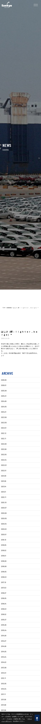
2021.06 (3, 481)
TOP (4, 307)
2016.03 (3, 609)
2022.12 (3, 433)
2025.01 (3, 396)
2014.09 (3, 635)
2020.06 (4, 513)
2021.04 (3, 486)
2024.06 (3, 401)
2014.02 (3, 662)
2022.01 (3, 470)
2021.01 (3, 492)
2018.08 (3, 566)
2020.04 (4, 524)
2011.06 (3, 710)
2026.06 (3, 380)
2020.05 (4, 518)
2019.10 (3, 540)
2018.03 (3, 577)
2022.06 (3, 449)
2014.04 (3, 657)
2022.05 (4, 454)
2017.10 (3, 582)
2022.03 (4, 465)
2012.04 (3, 689)
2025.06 (4, 390)
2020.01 (3, 534)
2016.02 (3, 614)
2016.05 (3, 598)
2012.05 (3, 683)
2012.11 (3, 678)
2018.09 (3, 561)
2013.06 (3, 667)
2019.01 (3, 556)
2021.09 (3, 476)
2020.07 (4, 508)
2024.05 (4, 406)
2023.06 (4, 417)
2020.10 (3, 502)
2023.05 (4, 422)
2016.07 (3, 593)
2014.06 (3, 646)
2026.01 (3, 385)
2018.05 (3, 571)
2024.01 (3, 412)
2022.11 (3, 438)
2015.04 (3, 630)
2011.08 (3, 705)
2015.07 (3, 619)
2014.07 (3, 641)
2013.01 (3, 673)
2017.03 (3, 588)
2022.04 (3, 460)
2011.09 (3, 699)
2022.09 (3, 444)
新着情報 (9, 307)
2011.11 (3, 694)
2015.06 (3, 625)
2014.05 (3, 651)
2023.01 (3, 428)
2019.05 (3, 545)
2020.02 (4, 529)
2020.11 (3, 497)
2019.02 (3, 550)
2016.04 (3, 603)
